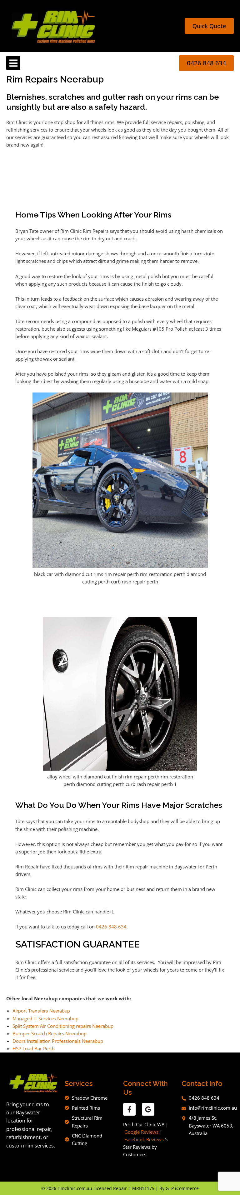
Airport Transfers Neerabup (41, 1011)
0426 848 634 (111, 926)
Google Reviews (141, 1132)
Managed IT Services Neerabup (45, 1018)
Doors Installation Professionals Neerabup (57, 1041)
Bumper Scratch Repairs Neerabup (49, 1033)
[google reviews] (148, 1109)
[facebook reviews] (129, 1109)
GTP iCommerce (182, 1188)
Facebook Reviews (144, 1139)
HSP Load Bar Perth (33, 1048)
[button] (13, 63)
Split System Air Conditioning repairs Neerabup (62, 1026)
